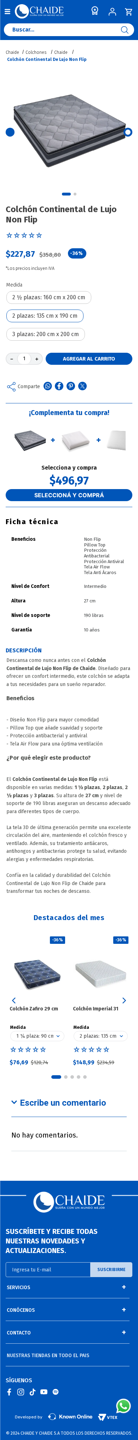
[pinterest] (71, 387)
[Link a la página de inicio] (13, 52)
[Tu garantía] (93, 12)
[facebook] (59, 387)
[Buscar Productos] (127, 29)
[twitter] (82, 387)
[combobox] (69, 31)
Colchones (35, 52)
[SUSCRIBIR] (111, 1269)
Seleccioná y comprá (69, 495)
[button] (48, 297)
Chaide (61, 52)
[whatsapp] (48, 387)
